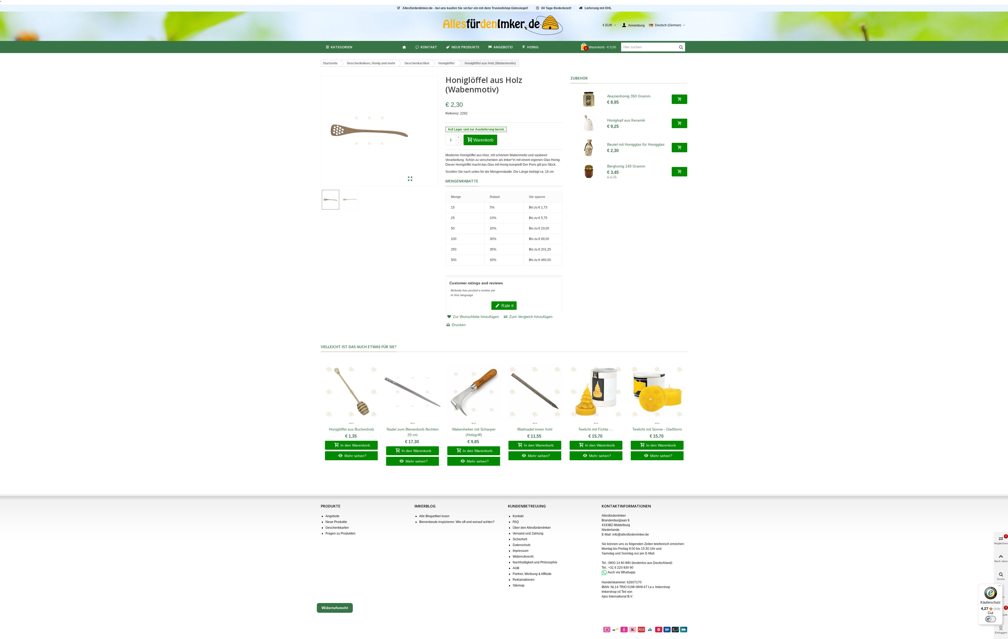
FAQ (516, 522)
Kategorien (341, 47)
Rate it (506, 305)
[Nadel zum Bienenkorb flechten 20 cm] (412, 392)
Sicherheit (520, 539)
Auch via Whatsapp (621, 572)
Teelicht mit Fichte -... (596, 429)
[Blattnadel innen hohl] (535, 392)
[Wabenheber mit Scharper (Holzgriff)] (474, 392)
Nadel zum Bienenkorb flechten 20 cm (413, 432)
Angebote (332, 516)
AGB (516, 568)
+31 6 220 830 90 (620, 567)
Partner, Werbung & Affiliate (532, 574)
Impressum (520, 551)
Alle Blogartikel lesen (434, 516)
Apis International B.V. (617, 596)
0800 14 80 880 (619, 563)
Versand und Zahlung (528, 533)
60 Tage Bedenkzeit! (556, 8)
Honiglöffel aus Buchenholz (351, 429)
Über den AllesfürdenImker (532, 528)
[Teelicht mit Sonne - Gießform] (657, 392)
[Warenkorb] (679, 99)
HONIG (533, 47)
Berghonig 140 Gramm (626, 166)
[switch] (990, 619)
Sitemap (518, 585)
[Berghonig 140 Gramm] (588, 171)
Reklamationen (523, 580)
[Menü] (999, 587)
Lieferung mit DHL (598, 8)
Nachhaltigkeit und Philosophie (535, 562)
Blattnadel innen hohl (534, 429)
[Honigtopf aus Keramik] (588, 123)
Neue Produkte (465, 47)
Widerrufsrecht (523, 556)
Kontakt (429, 47)
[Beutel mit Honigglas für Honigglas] (588, 147)
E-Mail (649, 553)
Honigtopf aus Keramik (626, 120)
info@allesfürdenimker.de (630, 534)
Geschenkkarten (337, 528)
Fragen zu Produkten (340, 533)
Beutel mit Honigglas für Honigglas (635, 144)
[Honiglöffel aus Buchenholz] (351, 392)
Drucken (459, 325)
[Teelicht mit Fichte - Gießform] (596, 392)
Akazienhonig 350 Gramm (628, 96)
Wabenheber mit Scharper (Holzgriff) (474, 432)
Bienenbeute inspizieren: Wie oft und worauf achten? (457, 522)
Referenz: (452, 113)
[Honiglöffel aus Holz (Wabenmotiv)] (410, 179)
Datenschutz (522, 545)
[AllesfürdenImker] (504, 25)
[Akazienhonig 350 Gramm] (588, 99)
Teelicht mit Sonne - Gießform (657, 429)
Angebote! (503, 47)
